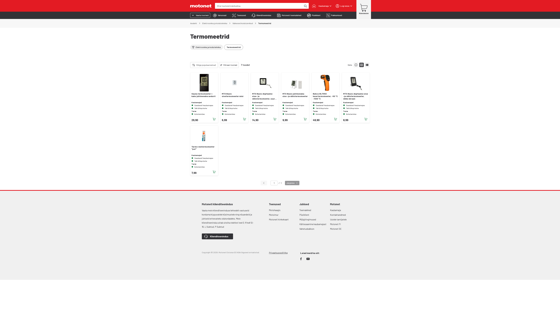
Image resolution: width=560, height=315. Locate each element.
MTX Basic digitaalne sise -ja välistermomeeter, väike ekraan (355, 96)
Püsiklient (304, 214)
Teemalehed (305, 210)
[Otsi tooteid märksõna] (305, 6)
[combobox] (258, 6)
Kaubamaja (335, 210)
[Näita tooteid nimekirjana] (367, 65)
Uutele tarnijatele (338, 219)
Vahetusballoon (306, 228)
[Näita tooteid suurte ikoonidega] (356, 65)
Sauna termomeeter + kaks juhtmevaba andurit (203, 95)
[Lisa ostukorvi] (214, 119)
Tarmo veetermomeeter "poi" (203, 148)
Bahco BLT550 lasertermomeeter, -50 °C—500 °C (325, 96)
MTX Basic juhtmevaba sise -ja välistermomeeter (295, 95)
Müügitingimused (307, 219)
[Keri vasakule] (188, 65)
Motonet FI (335, 224)
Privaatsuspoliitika (278, 252)
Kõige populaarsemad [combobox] (206, 65)
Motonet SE (336, 228)
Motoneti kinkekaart (279, 219)
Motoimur (273, 214)
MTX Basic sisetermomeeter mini (232, 95)
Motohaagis (274, 210)
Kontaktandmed (338, 214)
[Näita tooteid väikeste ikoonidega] (361, 65)
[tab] (219, 15)
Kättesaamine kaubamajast (312, 224)
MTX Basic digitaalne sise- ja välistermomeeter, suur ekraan (263, 96)
